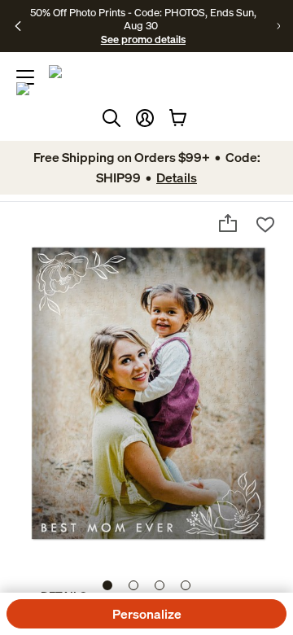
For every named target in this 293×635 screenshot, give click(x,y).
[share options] (228, 223)
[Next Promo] (278, 26)
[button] (145, 118)
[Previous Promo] (18, 26)
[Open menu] (25, 77)
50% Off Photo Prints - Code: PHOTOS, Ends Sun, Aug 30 (143, 19)
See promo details (143, 39)
